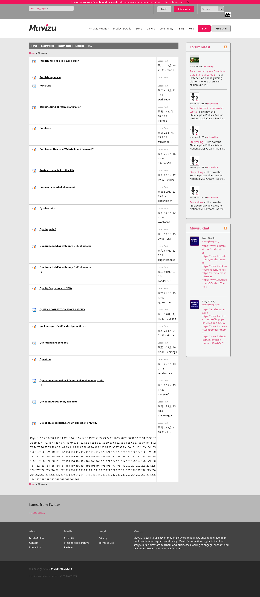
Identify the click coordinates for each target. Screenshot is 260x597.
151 (133, 456)
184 (47, 465)
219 (98, 470)
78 (49, 447)
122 (113, 451)
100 (128, 447)
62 (118, 442)
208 (42, 470)
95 (110, 447)
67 (136, 442)
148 (118, 456)
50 (75, 442)
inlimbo (162, 120)
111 (58, 451)
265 (77, 479)
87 (81, 447)
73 (31, 447)
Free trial (221, 28)
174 (123, 461)
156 (32, 461)
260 (52, 479)
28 (122, 438)
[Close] (188, 2)
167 (88, 461)
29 (125, 438)
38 (31, 442)
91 (95, 447)
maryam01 (164, 394)
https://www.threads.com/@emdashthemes (214, 259)
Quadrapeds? (48, 229)
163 (68, 461)
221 (108, 470)
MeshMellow (36, 538)
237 (62, 474)
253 (143, 474)
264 (72, 479)
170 (103, 461)
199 (123, 465)
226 (133, 470)
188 (68, 465)
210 (52, 470)
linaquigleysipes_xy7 (211, 241)
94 (106, 447)
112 (62, 451)
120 (103, 451)
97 (117, 447)
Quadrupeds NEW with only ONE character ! (66, 245)
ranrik (170, 70)
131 (32, 456)
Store (139, 28)
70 (147, 442)
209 (47, 470)
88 (85, 447)
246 (108, 474)
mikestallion (212, 103)
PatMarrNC (164, 281)
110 (52, 451)
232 (37, 474)
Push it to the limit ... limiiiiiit (57, 170)
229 (148, 470)
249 (123, 474)
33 (140, 438)
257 (37, 479)
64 (125, 442)
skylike (170, 179)
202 (138, 465)
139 (73, 456)
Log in (164, 9)
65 (129, 442)
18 (86, 438)
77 (46, 447)
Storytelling (197, 142)
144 (98, 456)
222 (113, 470)
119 (98, 451)
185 (52, 465)
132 (37, 456)
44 (53, 442)
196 (108, 465)
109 (47, 451)
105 (153, 447)
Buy (204, 28)
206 (32, 470)
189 (73, 465)
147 (113, 456)
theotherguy (165, 415)
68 (139, 442)
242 (88, 474)
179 (148, 461)
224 (123, 470)
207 (37, 470)
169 (98, 461)
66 (132, 442)
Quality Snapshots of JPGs (56, 288)
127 (138, 451)
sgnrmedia (164, 302)
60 (111, 442)
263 (67, 479)
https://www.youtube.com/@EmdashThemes (214, 283)
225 (128, 470)
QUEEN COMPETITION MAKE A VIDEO (62, 309)
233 (42, 474)
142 (88, 456)
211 (58, 470)
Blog (181, 28)
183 (42, 465)
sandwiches (165, 373)
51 (78, 442)
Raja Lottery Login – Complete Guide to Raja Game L (207, 73)
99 (124, 447)
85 (74, 447)
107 (37, 451)
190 (78, 465)
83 (67, 447)
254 (148, 474)
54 (89, 442)
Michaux (172, 335)
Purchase (45, 128)
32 (136, 438)
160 (52, 461)
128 (143, 451)
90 (92, 447)
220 (103, 470)
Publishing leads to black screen (59, 60)
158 (42, 461)
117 (88, 451)
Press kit (69, 538)
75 (38, 447)
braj (169, 238)
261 (57, 479)
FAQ (90, 45)
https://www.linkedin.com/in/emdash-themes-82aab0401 (214, 340)
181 (32, 465)
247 (113, 474)
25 (111, 438)
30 (129, 438)
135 (52, 456)
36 (150, 438)
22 (100, 438)
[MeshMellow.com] (61, 569)
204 (148, 465)
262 (62, 479)
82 (63, 447)
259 (47, 479)
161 (58, 461)
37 (154, 438)
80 (56, 447)
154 (148, 456)
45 (57, 442)
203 (143, 465)
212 (62, 470)
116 (83, 451)
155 (153, 456)
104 (148, 447)
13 (68, 438)
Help (191, 28)
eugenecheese (166, 259)
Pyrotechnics (48, 208)
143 (93, 456)
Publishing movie (50, 77)
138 (68, 456)
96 (113, 447)
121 (108, 451)
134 (47, 456)
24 (107, 438)
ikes (169, 432)
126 (133, 451)
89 (88, 447)
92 (99, 447)
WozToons (164, 222)
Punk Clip (45, 85)
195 (103, 465)
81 (60, 447)
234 (47, 474)
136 (58, 456)
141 (83, 456)
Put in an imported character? (58, 187)
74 (35, 447)
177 (138, 461)
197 (113, 465)
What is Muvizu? (99, 28)
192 (88, 465)
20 (93, 438)
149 (123, 456)
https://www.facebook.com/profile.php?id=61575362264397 (214, 319)
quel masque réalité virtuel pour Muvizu (63, 326)
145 (103, 456)
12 (65, 438)
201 (133, 465)
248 (118, 474)
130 (153, 451)
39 (35, 442)
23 (104, 438)
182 (37, 465)
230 (153, 470)
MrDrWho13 (165, 142)
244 (98, 474)
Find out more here (174, 2)
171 (108, 461)
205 (153, 465)
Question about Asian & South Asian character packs (72, 380)
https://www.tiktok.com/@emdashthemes (214, 267)
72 (154, 442)
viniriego (172, 352)
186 (58, 465)
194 (98, 465)
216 (83, 470)
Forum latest (200, 47)
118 (93, 451)
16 (79, 438)
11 (61, 438)
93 (103, 447)
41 (42, 442)
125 (128, 451)
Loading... (38, 513)
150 (128, 456)
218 (93, 470)
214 (73, 470)
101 (133, 447)
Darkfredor (164, 99)
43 (49, 442)
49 (71, 442)
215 (78, 470)
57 (100, 442)
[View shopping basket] (228, 14)
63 (121, 442)
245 (103, 474)
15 (75, 438)
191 (83, 465)
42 (46, 442)
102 (139, 447)
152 (138, 456)
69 (143, 442)
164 (73, 461)
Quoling (171, 318)
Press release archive (76, 542)
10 (58, 438)
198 (118, 465)
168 (93, 461)
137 (62, 456)
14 (72, 438)
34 (143, 438)
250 (128, 474)
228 (143, 470)
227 (138, 470)
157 (37, 461)
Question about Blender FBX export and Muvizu (68, 422)
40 (38, 442)
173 (118, 461)
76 (42, 447)
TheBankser (165, 200)
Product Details (122, 28)
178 (143, 461)
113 (68, 451)
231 (32, 474)
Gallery (151, 28)
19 (90, 438)
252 (138, 474)
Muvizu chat (199, 228)
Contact (33, 542)
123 (118, 451)
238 (68, 474)
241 (83, 474)
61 (114, 442)
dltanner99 (164, 163)
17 (83, 438)
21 (97, 438)
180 (153, 461)
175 (128, 461)
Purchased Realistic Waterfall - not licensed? (67, 149)
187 (62, 465)
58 (103, 442)
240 (78, 474)
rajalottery (208, 66)
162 (62, 461)
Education (35, 547)
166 (83, 461)
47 (64, 442)
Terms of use (106, 542)
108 (42, 451)
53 (85, 442)
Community (166, 28)
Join (184, 9)
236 (58, 474)
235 (52, 474)
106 (32, 451)
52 (82, 442)
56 (96, 442)
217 (88, 470)
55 (93, 442)
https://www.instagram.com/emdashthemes (214, 330)
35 (147, 438)
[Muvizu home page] (42, 27)
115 (78, 451)
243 (93, 474)
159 (47, 461)
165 (78, 461)
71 (150, 442)
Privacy (103, 538)
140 (78, 456)
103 (143, 447)
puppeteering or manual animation (60, 106)
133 (42, 456)
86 (78, 447)
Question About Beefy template (58, 401)
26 (115, 438)
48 (67, 442)
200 (128, 465)
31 (132, 438)
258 (42, 479)
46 (60, 442)
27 (118, 438)
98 (120, 447)
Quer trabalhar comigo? (54, 342)
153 (143, 456)
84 (71, 447)
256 (32, 479)
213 (68, 470)
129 (148, 451)
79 (53, 447)
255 (153, 474)
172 (113, 461)
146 (108, 456)
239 (73, 474)
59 (107, 442)
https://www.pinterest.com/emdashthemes (214, 249)
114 (73, 451)
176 (133, 461)
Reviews (69, 547)
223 (118, 470)
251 (133, 474)
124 (123, 451)
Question (45, 359)
